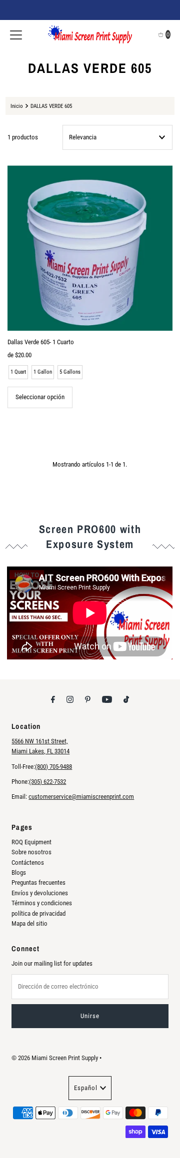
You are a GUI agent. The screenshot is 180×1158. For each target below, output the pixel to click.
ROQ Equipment (32, 842)
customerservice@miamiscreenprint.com (81, 796)
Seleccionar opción (40, 397)
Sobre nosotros (32, 852)
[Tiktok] (126, 699)
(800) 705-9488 (53, 766)
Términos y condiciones (42, 903)
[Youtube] (107, 699)
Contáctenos (28, 862)
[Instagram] (70, 699)
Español (86, 1088)
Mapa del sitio (30, 923)
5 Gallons (70, 372)
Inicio (16, 105)
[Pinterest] (87, 699)
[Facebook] (53, 699)
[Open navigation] (16, 34)
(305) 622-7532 (47, 781)
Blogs (19, 872)
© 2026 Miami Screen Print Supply (55, 1058)
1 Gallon (43, 372)
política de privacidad (39, 913)
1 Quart (18, 372)
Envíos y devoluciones (40, 893)
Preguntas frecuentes (39, 882)
